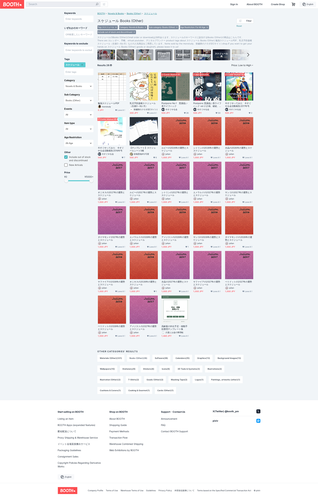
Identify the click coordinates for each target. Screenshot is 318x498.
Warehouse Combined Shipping (126, 444)
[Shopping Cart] (293, 4)
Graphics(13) (203, 358)
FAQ (163, 425)
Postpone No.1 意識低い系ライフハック (174, 104)
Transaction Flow (118, 437)
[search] (97, 4)
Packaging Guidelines (69, 450)
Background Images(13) (229, 358)
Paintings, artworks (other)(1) (225, 379)
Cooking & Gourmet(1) (139, 390)
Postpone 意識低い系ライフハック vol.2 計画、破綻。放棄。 (207, 105)
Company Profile (95, 491)
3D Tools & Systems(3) (189, 369)
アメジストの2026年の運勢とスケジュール (174, 238)
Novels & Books (116, 13)
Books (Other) (134, 13)
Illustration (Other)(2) (110, 379)
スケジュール (150, 13)
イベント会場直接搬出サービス (74, 444)
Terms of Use (112, 491)
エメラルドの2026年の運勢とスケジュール (143, 238)
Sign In (234, 4)
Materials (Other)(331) (111, 358)
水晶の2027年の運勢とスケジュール (174, 283)
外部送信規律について (184, 491)
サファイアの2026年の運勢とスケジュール (111, 283)
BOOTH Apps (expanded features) (76, 425)
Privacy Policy (165, 491)
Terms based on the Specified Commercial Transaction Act (224, 491)
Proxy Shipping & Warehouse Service (78, 437)
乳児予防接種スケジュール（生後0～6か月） (143, 104)
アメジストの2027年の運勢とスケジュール (143, 327)
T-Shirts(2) (133, 379)
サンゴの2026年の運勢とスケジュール (206, 238)
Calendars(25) (183, 358)
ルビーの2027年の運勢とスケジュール (143, 193)
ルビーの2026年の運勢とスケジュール (174, 149)
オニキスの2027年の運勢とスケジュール (111, 193)
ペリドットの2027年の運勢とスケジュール (238, 283)
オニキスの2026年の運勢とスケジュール (143, 283)
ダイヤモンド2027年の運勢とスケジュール (111, 238)
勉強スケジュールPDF (108, 103)
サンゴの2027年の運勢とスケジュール (238, 193)
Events (68, 109)
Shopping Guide (118, 425)
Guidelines (151, 491)
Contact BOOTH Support (174, 431)
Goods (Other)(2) (155, 379)
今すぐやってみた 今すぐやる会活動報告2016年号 (111, 149)
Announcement (169, 418)
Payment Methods (119, 431)
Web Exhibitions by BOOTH (124, 450)
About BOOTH (254, 4)
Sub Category (72, 94)
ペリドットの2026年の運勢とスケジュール (111, 327)
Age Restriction (73, 137)
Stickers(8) (148, 369)
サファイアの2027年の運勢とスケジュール (206, 283)
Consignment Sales (68, 456)
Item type (69, 123)
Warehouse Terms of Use (132, 491)
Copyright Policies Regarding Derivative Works (79, 464)
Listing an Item (66, 418)
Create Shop (278, 4)
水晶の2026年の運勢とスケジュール (238, 149)
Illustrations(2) (215, 369)
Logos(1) (199, 379)
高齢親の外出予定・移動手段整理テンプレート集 (174, 327)
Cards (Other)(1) (165, 390)
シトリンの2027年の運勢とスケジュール (174, 193)
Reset (239, 26)
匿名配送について (67, 431)
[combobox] (63, 4)
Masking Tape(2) (179, 379)
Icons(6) (166, 369)
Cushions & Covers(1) (110, 390)
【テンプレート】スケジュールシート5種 (143, 149)
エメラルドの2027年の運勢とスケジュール (206, 193)
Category (69, 80)
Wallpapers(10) (107, 369)
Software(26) (161, 358)
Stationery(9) (128, 369)
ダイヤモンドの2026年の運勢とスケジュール (238, 238)
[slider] (66, 181)
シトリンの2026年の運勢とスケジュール (206, 149)
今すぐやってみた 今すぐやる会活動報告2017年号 (238, 104)
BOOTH (101, 13)
